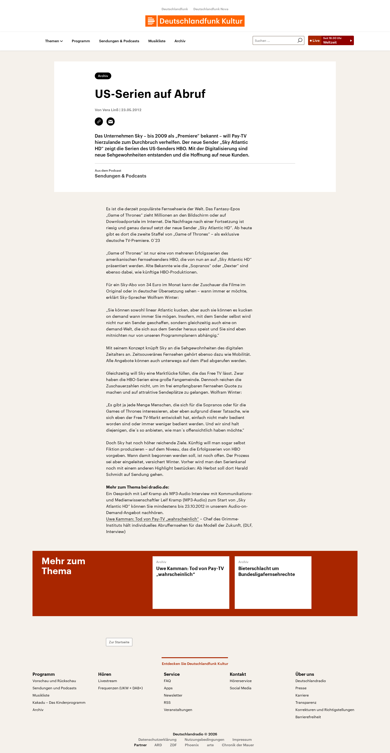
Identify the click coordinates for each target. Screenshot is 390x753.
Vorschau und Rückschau (54, 680)
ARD (158, 745)
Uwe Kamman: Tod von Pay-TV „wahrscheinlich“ (152, 518)
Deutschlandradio (310, 680)
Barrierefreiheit (308, 717)
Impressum (242, 739)
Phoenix (192, 745)
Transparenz (305, 702)
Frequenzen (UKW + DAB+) (120, 688)
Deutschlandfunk (175, 9)
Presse (300, 688)
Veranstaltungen (178, 709)
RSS (167, 702)
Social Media (240, 688)
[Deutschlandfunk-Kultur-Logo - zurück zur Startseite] (195, 21)
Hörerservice (241, 680)
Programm (81, 41)
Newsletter (173, 695)
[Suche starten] (300, 40)
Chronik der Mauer (238, 745)
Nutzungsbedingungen (204, 739)
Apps (168, 688)
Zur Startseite (119, 642)
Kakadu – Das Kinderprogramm (59, 702)
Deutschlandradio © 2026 (195, 734)
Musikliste (156, 41)
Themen (52, 41)
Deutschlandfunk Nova (210, 9)
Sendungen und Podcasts (54, 688)
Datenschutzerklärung (157, 739)
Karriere (302, 695)
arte (210, 745)
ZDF (173, 745)
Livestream (107, 680)
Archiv (180, 41)
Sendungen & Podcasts (119, 41)
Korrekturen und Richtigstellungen (324, 709)
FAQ (167, 680)
